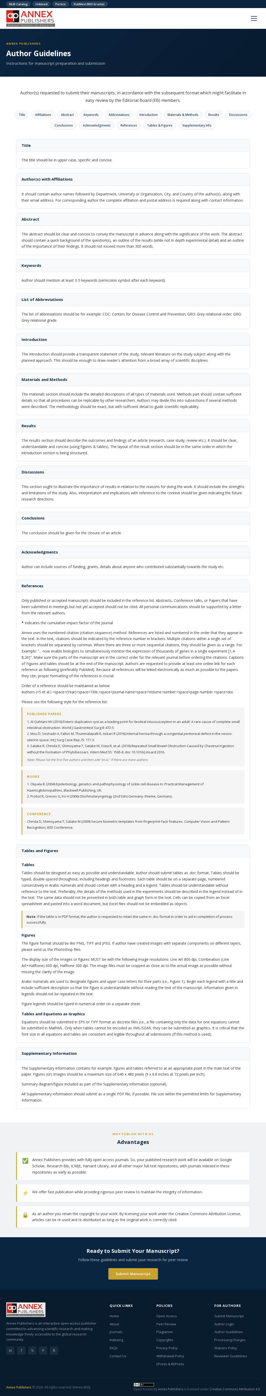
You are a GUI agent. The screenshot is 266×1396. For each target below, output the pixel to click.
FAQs (114, 1348)
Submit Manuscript (133, 1273)
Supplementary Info (196, 125)
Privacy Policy (167, 1348)
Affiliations (43, 115)
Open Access (166, 1316)
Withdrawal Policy (170, 1356)
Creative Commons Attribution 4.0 (235, 1389)
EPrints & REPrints (170, 1364)
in (10, 1350)
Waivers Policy (225, 1348)
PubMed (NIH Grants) (89, 4)
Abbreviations (119, 115)
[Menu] (254, 18)
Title (22, 115)
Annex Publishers (18, 1387)
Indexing (116, 1340)
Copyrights (164, 1340)
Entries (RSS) (81, 1387)
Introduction (148, 115)
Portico (60, 4)
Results (213, 115)
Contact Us (118, 1356)
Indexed (42, 4)
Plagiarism (164, 1331)
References (129, 125)
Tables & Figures (159, 125)
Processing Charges (230, 1340)
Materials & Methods (183, 115)
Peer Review (166, 1324)
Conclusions (64, 125)
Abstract (67, 115)
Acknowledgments (97, 125)
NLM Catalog (18, 4)
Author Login (224, 1324)
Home (114, 1316)
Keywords (91, 115)
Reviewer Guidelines (230, 1356)
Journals (116, 1331)
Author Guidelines (228, 1331)
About (114, 1324)
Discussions (238, 115)
